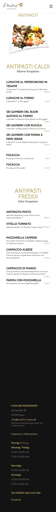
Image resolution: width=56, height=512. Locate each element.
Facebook (16, 499)
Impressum (17, 433)
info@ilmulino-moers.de (23, 419)
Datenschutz (31, 433)
